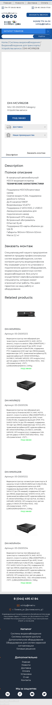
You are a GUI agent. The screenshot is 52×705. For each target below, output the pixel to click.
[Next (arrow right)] (7, 704)
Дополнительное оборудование (26, 640)
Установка (26, 674)
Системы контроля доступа (26, 636)
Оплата (44, 3)
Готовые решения (26, 649)
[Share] (7, 701)
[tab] (12, 154)
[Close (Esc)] (2, 701)
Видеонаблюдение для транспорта (20, 45)
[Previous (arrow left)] (2, 704)
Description (12, 155)
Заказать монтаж (36, 153)
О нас (26, 677)
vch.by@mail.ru (43, 24)
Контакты (26, 680)
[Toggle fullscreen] (12, 701)
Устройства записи (12, 48)
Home (5, 42)
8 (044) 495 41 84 (26, 598)
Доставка (32, 3)
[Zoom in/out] (16, 701)
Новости (19, 3)
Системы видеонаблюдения (24, 42)
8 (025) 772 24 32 (41, 21)
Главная (7, 3)
